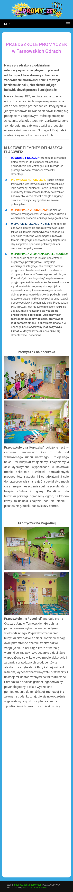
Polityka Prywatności (35, 888)
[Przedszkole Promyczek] (36, 10)
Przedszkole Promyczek (28, 885)
